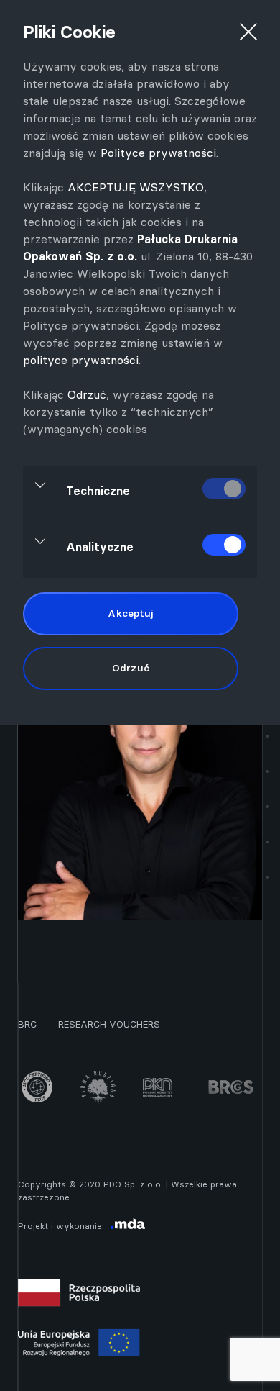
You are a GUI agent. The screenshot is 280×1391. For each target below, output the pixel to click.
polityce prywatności (81, 360)
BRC (27, 1024)
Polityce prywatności (158, 152)
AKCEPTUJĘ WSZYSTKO (135, 187)
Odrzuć (86, 394)
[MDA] (128, 1225)
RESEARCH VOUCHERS (109, 1024)
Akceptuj (130, 613)
